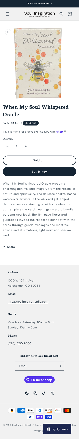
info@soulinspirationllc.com (28, 302)
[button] (7, 14)
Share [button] (11, 247)
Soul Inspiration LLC (23, 424)
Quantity (8, 138)
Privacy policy (41, 430)
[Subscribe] (60, 366)
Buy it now (40, 172)
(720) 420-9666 (19, 343)
